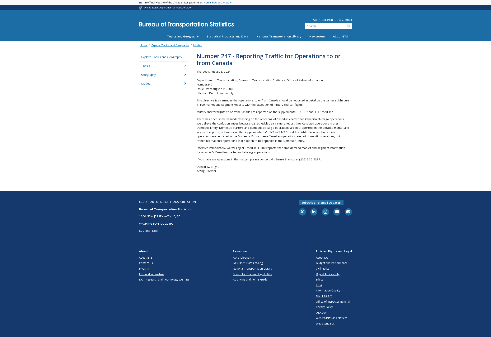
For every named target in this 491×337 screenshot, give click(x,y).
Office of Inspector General (333, 301)
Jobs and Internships (151, 274)
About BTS (340, 36)
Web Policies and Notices (331, 318)
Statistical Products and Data (227, 36)
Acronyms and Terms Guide (250, 279)
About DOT (323, 257)
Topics (145, 66)
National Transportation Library (278, 36)
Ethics (319, 279)
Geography (148, 74)
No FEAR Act (324, 296)
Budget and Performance (332, 263)
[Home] (186, 26)
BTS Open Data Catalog (248, 263)
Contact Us (146, 263)
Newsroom (317, 36)
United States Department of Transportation (168, 7)
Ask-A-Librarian (323, 20)
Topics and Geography (183, 36)
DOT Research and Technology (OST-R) (164, 279)
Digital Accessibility (327, 274)
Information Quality (328, 290)
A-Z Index (345, 20)
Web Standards (325, 323)
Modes (197, 45)
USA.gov (321, 312)
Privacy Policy (324, 307)
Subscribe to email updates (321, 202)
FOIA (319, 285)
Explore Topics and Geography (170, 45)
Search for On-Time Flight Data (252, 274)
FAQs (142, 268)
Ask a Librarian (242, 257)
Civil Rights (322, 268)
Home (143, 45)
